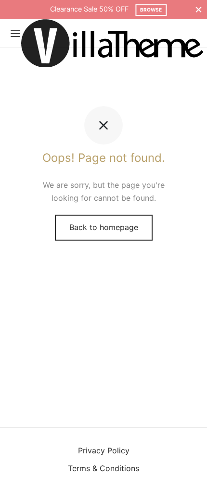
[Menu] (15, 33)
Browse (145, 9)
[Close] (198, 9)
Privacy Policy (103, 450)
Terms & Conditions (103, 468)
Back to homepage (103, 227)
